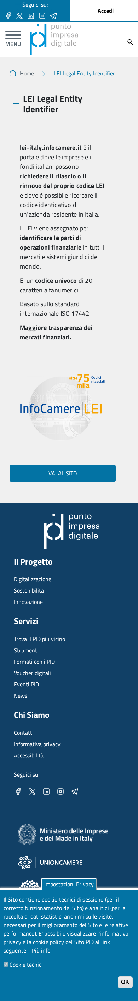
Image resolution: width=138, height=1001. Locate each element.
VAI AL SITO (62, 473)
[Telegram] (53, 15)
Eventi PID (26, 684)
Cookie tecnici (26, 964)
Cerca (130, 42)
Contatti (24, 732)
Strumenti (26, 650)
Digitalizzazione (32, 579)
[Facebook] (8, 15)
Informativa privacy (37, 744)
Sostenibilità (29, 590)
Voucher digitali (32, 673)
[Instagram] (42, 15)
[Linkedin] (31, 15)
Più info (41, 950)
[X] (19, 15)
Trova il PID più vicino (39, 639)
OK (125, 982)
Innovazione (28, 601)
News (20, 695)
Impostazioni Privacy (69, 884)
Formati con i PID (34, 661)
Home (27, 73)
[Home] (54, 28)
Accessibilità (29, 755)
